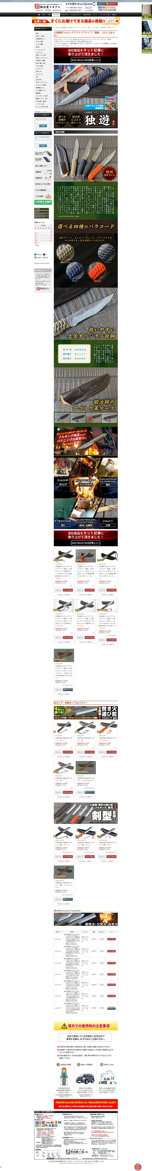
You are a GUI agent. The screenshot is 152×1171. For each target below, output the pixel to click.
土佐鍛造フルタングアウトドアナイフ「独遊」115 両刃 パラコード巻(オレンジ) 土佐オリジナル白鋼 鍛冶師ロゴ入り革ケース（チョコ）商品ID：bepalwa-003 (73, 951)
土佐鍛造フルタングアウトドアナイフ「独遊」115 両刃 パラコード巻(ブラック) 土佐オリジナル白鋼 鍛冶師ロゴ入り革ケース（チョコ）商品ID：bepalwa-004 (73, 963)
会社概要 (48, 10)
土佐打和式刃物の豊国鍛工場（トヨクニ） (60, 1161)
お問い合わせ (57, 10)
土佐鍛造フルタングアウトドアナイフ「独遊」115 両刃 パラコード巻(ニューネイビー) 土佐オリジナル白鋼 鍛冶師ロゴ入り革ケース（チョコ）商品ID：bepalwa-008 (73, 996)
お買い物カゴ (112, 3)
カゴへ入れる (68, 590)
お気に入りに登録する (64, 594)
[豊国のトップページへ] (39, 15)
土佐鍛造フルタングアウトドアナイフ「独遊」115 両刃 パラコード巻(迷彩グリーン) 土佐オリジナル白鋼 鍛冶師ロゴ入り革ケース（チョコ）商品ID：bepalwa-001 (73, 939)
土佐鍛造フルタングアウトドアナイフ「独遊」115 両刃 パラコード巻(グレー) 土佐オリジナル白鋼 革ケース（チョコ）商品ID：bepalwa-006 (73, 984)
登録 (102, 939)
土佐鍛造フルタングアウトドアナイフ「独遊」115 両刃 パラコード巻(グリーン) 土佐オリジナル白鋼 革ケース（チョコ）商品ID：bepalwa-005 (73, 974)
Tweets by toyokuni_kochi (41, 263)
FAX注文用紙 (88, 10)
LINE (46, 257)
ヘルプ (102, 1161)
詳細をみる (58, 590)
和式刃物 (64, 27)
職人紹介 (37, 211)
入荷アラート (68, 689)
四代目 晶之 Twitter (40, 217)
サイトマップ (79, 1161)
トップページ (57, 27)
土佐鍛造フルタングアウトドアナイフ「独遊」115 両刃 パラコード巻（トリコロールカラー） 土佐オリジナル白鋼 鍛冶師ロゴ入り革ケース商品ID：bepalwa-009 (73, 1008)
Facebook (39, 254)
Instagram (39, 257)
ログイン (101, 3)
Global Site (40, 10)
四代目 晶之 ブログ (40, 214)
